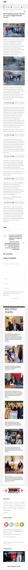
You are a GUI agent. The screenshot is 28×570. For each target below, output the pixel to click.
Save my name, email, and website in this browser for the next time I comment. (13, 293)
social (13, 365)
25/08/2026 (7, 482)
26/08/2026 (7, 342)
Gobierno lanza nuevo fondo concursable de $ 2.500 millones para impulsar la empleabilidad (13, 424)
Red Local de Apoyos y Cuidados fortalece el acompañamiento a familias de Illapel (13, 368)
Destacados (8, 365)
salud (12, 390)
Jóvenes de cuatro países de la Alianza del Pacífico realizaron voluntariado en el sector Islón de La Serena (14, 449)
